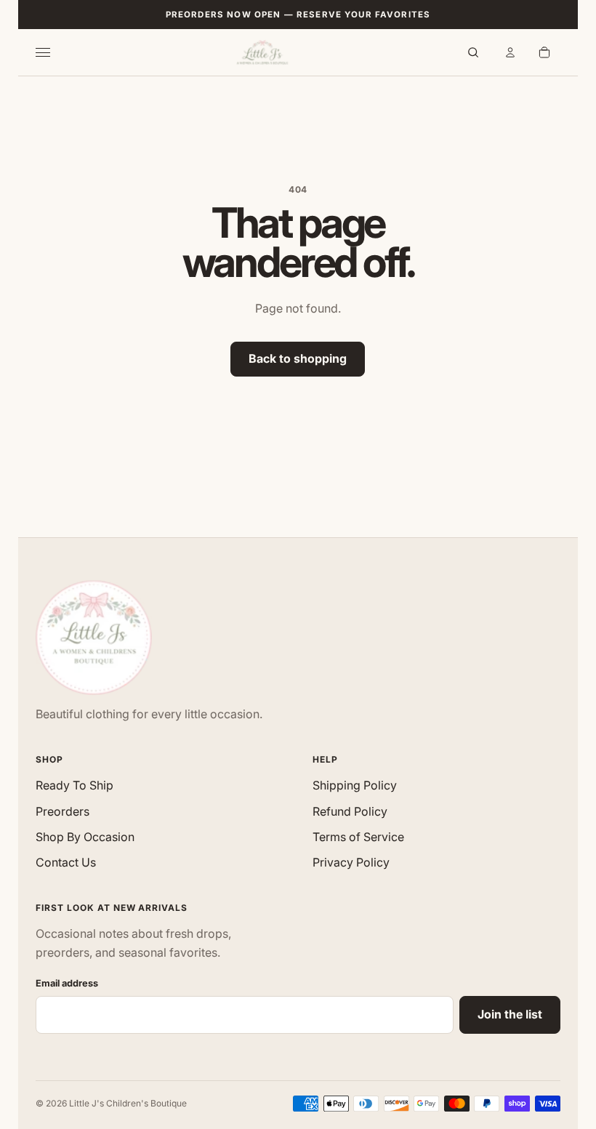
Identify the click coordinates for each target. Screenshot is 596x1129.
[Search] (473, 52)
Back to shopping (298, 358)
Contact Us (66, 862)
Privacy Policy (351, 862)
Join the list (510, 1014)
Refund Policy (350, 811)
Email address (67, 983)
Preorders (62, 811)
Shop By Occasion (85, 836)
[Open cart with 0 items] (544, 52)
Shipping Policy (355, 785)
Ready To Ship (74, 785)
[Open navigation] (52, 52)
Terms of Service (358, 836)
